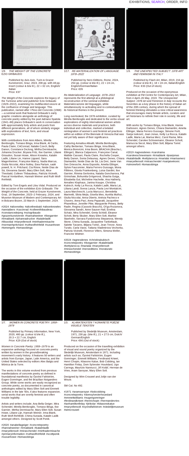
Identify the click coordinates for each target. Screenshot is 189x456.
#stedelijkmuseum (113, 406)
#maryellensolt (22, 221)
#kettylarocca (72, 245)
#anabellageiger (19, 424)
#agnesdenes (80, 239)
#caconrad (22, 209)
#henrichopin (91, 400)
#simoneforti (133, 164)
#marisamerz (177, 158)
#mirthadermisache (43, 221)
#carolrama (158, 152)
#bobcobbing (97, 391)
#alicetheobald (33, 206)
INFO (183, 2)
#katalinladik (43, 218)
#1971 (67, 391)
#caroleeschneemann (138, 155)
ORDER (172, 2)
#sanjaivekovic (171, 161)
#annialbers (8, 209)
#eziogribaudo (32, 212)
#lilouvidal (7, 221)
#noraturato (105, 248)
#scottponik (53, 434)
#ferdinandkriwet (73, 400)
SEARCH (157, 2)
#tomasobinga (24, 227)
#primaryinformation (13, 434)
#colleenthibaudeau (41, 209)
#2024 (5, 206)
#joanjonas (172, 155)
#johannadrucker (25, 218)
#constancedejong (12, 212)
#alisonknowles (52, 206)
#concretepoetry (73, 242)
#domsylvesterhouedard (98, 394)
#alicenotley (17, 206)
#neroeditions (90, 248)
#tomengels (8, 227)
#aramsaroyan (80, 391)
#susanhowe (52, 224)
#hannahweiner (34, 215)
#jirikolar (91, 403)
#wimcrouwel (71, 409)
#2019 (130, 152)
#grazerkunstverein (13, 215)
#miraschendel (72, 248)
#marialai (86, 245)
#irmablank (8, 218)
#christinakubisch (99, 239)
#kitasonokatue (106, 403)
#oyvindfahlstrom (92, 406)
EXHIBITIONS (139, 2)
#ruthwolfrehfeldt (34, 224)
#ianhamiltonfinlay (74, 403)
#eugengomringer (94, 397)
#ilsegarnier (51, 215)
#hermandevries (109, 400)
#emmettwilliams (73, 397)
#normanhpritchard (13, 224)
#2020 (5, 424)
